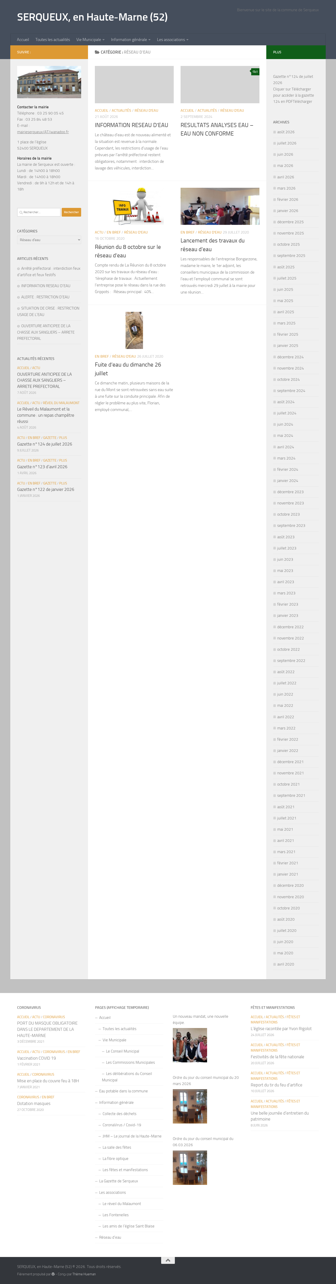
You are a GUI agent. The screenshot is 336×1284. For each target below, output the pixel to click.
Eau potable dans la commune (123, 1091)
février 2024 (287, 469)
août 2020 (286, 919)
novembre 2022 (290, 638)
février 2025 (287, 334)
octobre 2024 (288, 379)
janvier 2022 (287, 750)
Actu (99, 232)
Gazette (49, 438)
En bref (114, 232)
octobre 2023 (288, 514)
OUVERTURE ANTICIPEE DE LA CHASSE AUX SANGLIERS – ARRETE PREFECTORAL (46, 332)
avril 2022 (285, 717)
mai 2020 (285, 953)
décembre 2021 (290, 761)
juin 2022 (285, 694)
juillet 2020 (286, 930)
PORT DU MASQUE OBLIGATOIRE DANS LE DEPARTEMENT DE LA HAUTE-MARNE (47, 1029)
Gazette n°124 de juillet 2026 (44, 444)
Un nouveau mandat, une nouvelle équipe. (200, 1019)
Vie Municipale (88, 39)
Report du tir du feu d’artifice (276, 1085)
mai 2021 (285, 829)
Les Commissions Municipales (130, 1062)
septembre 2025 (291, 255)
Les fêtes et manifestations (125, 1169)
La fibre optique (115, 1158)
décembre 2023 (290, 492)
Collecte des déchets (119, 1113)
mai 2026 (285, 165)
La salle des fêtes (117, 1147)
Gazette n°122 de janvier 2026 (45, 489)
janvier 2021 (287, 874)
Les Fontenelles (116, 1215)
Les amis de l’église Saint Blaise (129, 1226)
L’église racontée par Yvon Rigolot (281, 1028)
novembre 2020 (290, 897)
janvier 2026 (287, 210)
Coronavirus (54, 1017)
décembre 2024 (290, 357)
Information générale (129, 39)
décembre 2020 (290, 885)
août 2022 (286, 671)
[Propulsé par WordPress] (53, 1274)
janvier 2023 (287, 615)
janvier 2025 (287, 345)
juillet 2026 (286, 143)
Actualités (121, 110)
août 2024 (286, 402)
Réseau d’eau (110, 1237)
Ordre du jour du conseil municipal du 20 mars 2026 (206, 1080)
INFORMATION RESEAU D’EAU (131, 125)
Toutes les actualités (52, 39)
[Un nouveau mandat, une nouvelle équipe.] (190, 1045)
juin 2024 (285, 424)
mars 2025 (286, 323)
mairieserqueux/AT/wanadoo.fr (43, 132)
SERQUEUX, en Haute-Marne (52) (92, 16)
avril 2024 (285, 447)
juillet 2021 (286, 818)
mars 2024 (286, 458)
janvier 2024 (287, 480)
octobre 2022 (288, 649)
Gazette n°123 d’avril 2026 (42, 466)
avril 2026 (285, 177)
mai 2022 (285, 705)
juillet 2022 (286, 683)
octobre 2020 (288, 908)
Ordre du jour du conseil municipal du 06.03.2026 (203, 1141)
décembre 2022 (290, 627)
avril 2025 (285, 312)
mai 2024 (285, 435)
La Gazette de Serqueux (118, 1181)
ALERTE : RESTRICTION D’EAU (45, 297)
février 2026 (287, 199)
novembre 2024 (290, 368)
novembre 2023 (290, 503)
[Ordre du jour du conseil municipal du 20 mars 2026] (190, 1106)
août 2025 (286, 267)
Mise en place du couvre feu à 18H (48, 1080)
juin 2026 (285, 154)
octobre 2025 (288, 244)
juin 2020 (285, 941)
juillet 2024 (286, 413)
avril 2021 (285, 840)
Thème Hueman (84, 1274)
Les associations (171, 39)
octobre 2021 (288, 784)
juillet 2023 (286, 548)
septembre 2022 (291, 660)
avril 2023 (285, 581)
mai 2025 (285, 300)
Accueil (23, 39)
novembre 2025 (290, 233)
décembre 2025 (290, 222)
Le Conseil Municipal (122, 1051)
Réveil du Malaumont (61, 403)
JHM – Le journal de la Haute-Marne (132, 1136)
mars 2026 (286, 188)
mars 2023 (286, 593)
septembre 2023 (291, 525)
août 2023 (286, 537)
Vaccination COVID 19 (36, 1058)
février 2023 (287, 604)
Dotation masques (34, 1103)
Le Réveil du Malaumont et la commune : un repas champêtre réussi (45, 415)
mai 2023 (285, 570)
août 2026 (286, 132)
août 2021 (286, 807)
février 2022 (287, 739)
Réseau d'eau (146, 110)
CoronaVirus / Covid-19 (122, 1125)
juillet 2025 (286, 278)
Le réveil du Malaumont (122, 1203)
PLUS (63, 438)
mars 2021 (286, 851)
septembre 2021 (291, 795)
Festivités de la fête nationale (277, 1056)
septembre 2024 (291, 390)
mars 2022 (286, 728)
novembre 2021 (290, 773)
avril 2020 (285, 964)
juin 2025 (285, 289)
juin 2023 (285, 559)
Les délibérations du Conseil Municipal (127, 1076)
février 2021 (287, 863)
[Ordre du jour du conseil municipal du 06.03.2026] (190, 1168)
